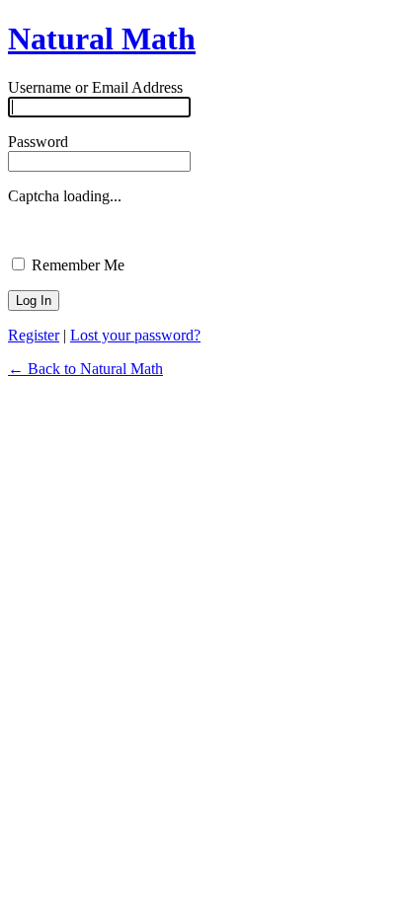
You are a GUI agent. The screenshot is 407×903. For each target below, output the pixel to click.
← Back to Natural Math (85, 368)
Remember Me (76, 265)
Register (33, 335)
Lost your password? (135, 335)
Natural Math (102, 38)
